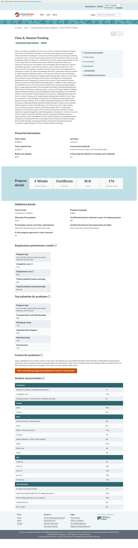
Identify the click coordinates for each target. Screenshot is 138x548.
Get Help (100, 6)
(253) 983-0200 (89, 71)
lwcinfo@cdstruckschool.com (94, 75)
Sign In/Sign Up (90, 6)
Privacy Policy (75, 518)
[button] (45, 43)
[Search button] (119, 15)
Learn (48, 15)
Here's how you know (35, 1)
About (55, 15)
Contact (19, 523)
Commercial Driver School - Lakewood (44, 28)
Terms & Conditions (77, 520)
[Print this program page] (113, 34)
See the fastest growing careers (54, 518)
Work (42, 15)
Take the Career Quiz (51, 523)
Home (19, 28)
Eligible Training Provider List (80, 526)
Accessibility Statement (78, 523)
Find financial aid (49, 520)
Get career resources (51, 526)
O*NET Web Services (52, 532)
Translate (119, 8)
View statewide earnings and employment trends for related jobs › (46, 371)
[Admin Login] (18, 6)
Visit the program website (93, 53)
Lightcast (62, 534)
